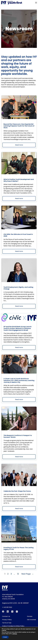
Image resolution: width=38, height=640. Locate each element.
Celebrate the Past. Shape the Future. (17, 491)
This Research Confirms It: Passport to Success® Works (18, 436)
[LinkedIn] (8, 612)
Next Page (27, 574)
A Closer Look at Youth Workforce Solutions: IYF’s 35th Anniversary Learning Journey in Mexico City (19, 380)
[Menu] (36, 2)
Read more (23, 145)
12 (18, 574)
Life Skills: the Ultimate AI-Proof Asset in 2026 (18, 235)
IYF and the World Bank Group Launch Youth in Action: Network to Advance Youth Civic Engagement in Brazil (17, 328)
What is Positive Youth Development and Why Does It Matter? (19, 180)
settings (14, 634)
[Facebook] (3, 612)
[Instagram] (17, 612)
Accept (5, 637)
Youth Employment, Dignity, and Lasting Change (18, 288)
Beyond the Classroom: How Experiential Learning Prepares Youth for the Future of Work (19, 126)
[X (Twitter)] (12, 612)
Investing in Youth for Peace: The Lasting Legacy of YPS (18, 548)
